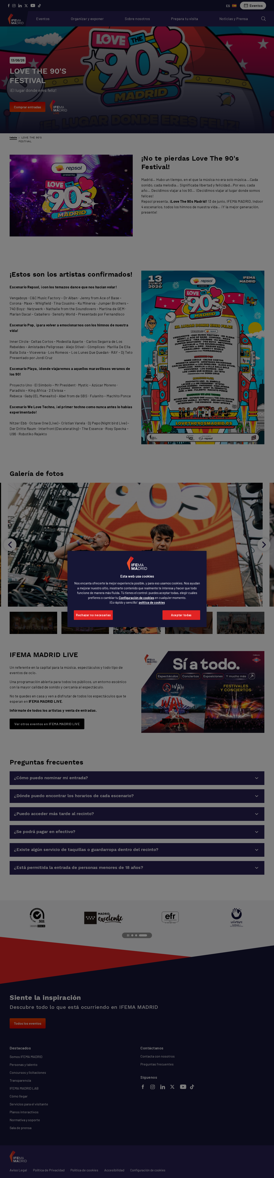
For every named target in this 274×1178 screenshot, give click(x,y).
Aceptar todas (181, 615)
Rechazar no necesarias (93, 615)
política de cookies (152, 602)
